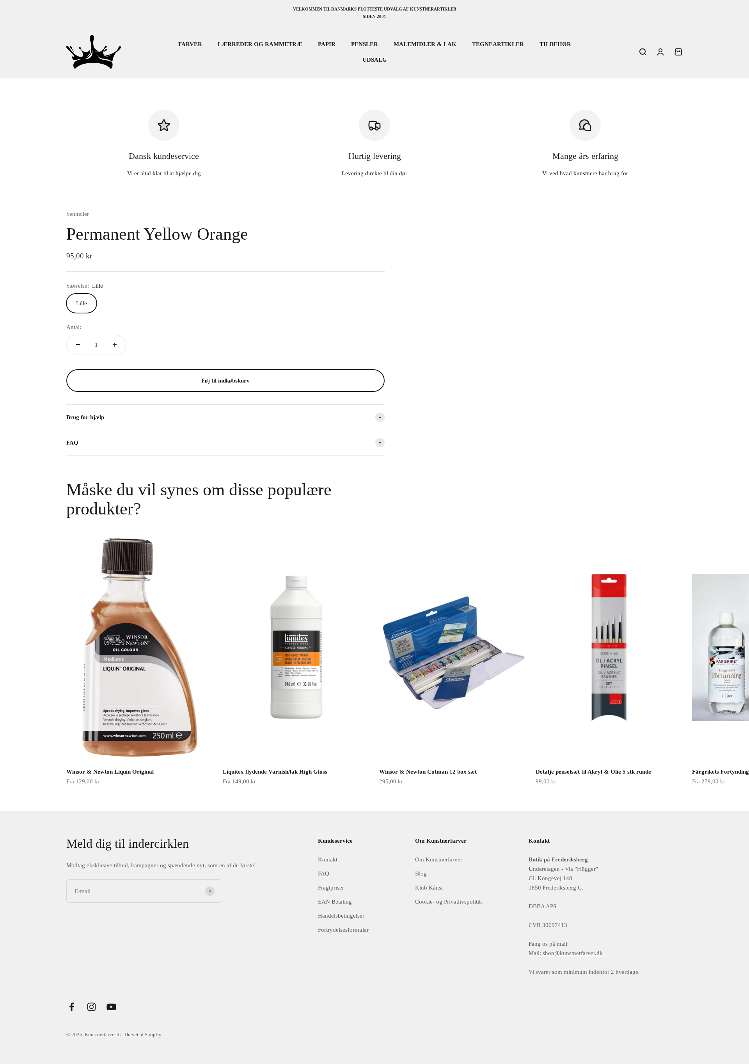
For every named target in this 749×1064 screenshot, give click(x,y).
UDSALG (374, 60)
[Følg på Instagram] (91, 1007)
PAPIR (326, 44)
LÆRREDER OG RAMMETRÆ (260, 44)
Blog (421, 873)
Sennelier (77, 214)
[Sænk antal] (78, 344)
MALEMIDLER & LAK (425, 44)
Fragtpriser (331, 887)
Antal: (73, 327)
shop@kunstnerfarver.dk (573, 953)
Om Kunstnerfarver (438, 859)
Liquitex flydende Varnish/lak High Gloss (275, 772)
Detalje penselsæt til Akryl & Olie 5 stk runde (593, 772)
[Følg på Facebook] (71, 1007)
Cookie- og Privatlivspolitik (448, 902)
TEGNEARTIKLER (498, 44)
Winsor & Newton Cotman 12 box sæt (428, 772)
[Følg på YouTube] (111, 1007)
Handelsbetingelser (341, 916)
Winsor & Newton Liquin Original (110, 772)
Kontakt (327, 859)
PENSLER (364, 44)
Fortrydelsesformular (343, 930)
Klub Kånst (429, 887)
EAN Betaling (335, 902)
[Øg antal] (114, 344)
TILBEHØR (555, 44)
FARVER (190, 44)
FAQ (323, 873)
